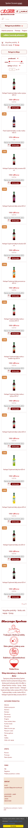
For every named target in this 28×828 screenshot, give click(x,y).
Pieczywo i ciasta (8, 731)
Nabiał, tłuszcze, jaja (9, 728)
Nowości (6, 752)
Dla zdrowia (7, 714)
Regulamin (7, 771)
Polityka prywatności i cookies (12, 773)
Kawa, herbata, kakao (10, 721)
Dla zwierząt (7, 716)
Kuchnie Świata (8, 723)
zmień (20, 3)
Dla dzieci (6, 712)
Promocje (17, 30)
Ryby (5, 735)
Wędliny (6, 738)
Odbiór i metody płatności (14, 35)
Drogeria (6, 719)
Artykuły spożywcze (7, 30)
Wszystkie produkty (11, 42)
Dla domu (6, 709)
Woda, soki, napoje (6, 45)
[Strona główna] (3, 42)
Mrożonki (6, 726)
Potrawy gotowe (8, 733)
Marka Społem (8, 757)
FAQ (5, 769)
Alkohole (6, 705)
